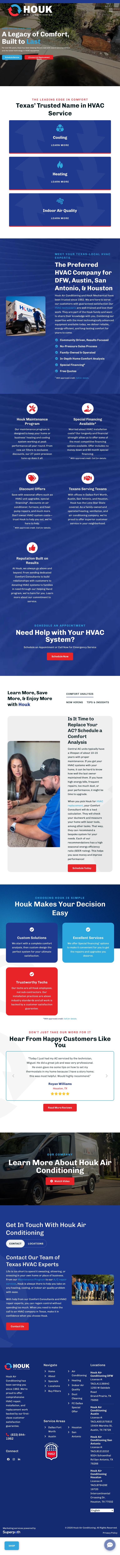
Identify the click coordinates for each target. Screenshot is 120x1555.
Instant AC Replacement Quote (39, 57)
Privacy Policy (110, 1550)
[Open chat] (109, 1544)
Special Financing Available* (87, 421)
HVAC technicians (65, 307)
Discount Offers (32, 489)
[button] (111, 10)
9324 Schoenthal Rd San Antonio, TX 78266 (101, 1477)
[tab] (15, 1261)
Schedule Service (12, 57)
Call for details (82, 378)
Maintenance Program (31, 1297)
